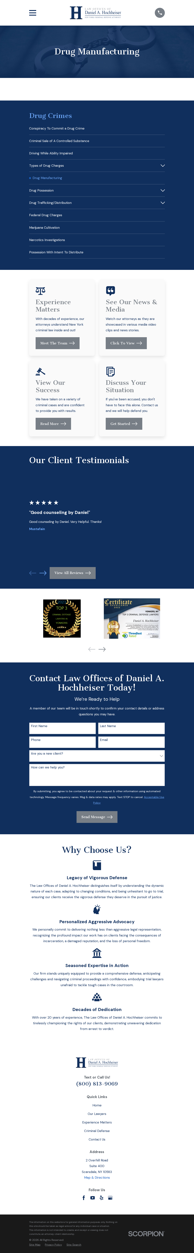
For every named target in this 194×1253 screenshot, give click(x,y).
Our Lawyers (97, 1114)
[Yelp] (101, 1198)
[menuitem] (97, 128)
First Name (39, 726)
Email (104, 740)
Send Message (93, 817)
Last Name (108, 726)
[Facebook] (83, 1198)
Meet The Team (53, 343)
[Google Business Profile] (110, 1198)
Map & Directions (97, 1177)
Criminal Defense (97, 1131)
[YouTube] (92, 1198)
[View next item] (42, 573)
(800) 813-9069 (97, 1084)
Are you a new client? (47, 753)
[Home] (95, 12)
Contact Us (97, 1139)
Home (97, 1105)
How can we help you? (48, 767)
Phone (36, 740)
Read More (49, 424)
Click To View (122, 343)
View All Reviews (69, 573)
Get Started (120, 424)
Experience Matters (97, 1122)
